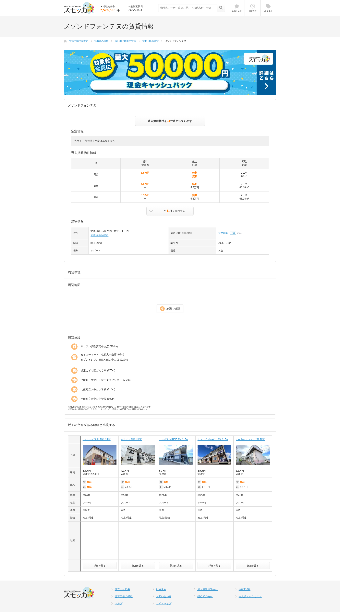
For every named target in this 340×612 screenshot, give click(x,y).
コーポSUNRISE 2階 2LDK (173, 439)
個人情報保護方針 (207, 589)
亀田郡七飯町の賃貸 (125, 41)
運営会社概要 (122, 589)
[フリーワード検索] (221, 8)
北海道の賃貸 (101, 41)
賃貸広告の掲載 (124, 596)
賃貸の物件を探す (78, 41)
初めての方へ (205, 596)
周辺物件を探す (99, 235)
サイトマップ (163, 603)
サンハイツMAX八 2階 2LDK (213, 439)
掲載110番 (244, 589)
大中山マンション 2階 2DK (250, 439)
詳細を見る (99, 565)
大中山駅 (223, 233)
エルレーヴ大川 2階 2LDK (97, 439)
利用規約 (161, 589)
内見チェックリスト (250, 596)
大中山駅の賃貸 (150, 41)
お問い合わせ (163, 596)
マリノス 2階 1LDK (131, 439)
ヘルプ (118, 603)
